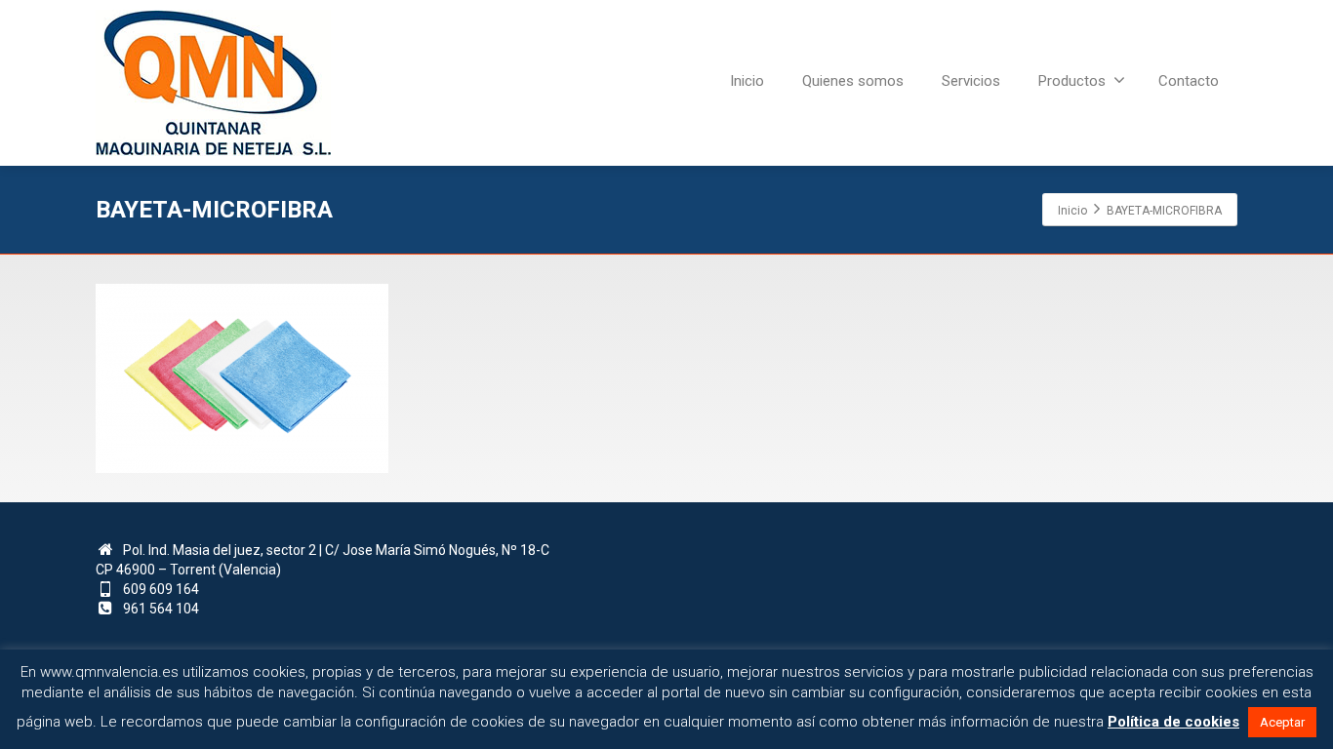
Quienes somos (853, 81)
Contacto (1188, 81)
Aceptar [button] (1282, 722)
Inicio (747, 81)
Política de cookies (1173, 721)
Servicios (971, 81)
